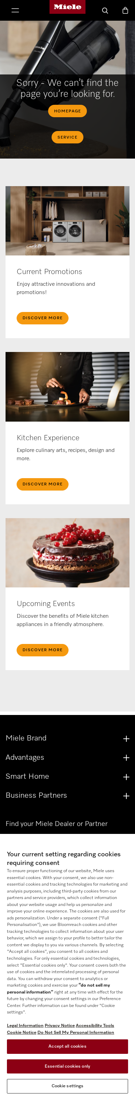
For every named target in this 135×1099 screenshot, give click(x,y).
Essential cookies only (67, 1066)
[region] (67, 966)
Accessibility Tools (95, 1026)
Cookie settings (68, 1086)
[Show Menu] (15, 11)
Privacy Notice (60, 1026)
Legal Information (25, 1026)
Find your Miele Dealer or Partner (57, 823)
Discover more (42, 650)
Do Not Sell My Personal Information (75, 1032)
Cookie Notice (21, 1032)
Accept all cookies (67, 1046)
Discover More (42, 318)
